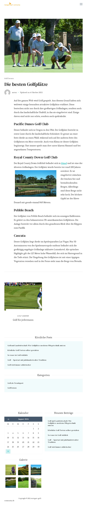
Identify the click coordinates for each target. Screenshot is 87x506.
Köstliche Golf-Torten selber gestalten (23, 350)
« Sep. (9, 419)
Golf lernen (9, 78)
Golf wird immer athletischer (19, 365)
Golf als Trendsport (15, 383)
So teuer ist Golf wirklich (18, 355)
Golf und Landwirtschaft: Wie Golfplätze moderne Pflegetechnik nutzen (36, 345)
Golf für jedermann (23, 319)
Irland (64, 163)
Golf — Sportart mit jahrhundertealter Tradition (27, 360)
